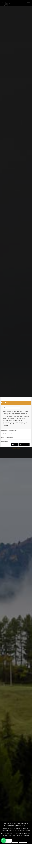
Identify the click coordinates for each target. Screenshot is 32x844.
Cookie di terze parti (6, 434)
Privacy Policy (4, 402)
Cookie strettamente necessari (9, 430)
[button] (3, 840)
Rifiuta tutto (14, 444)
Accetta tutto (7, 444)
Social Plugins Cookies (7, 437)
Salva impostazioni (24, 444)
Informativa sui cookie (18, 422)
